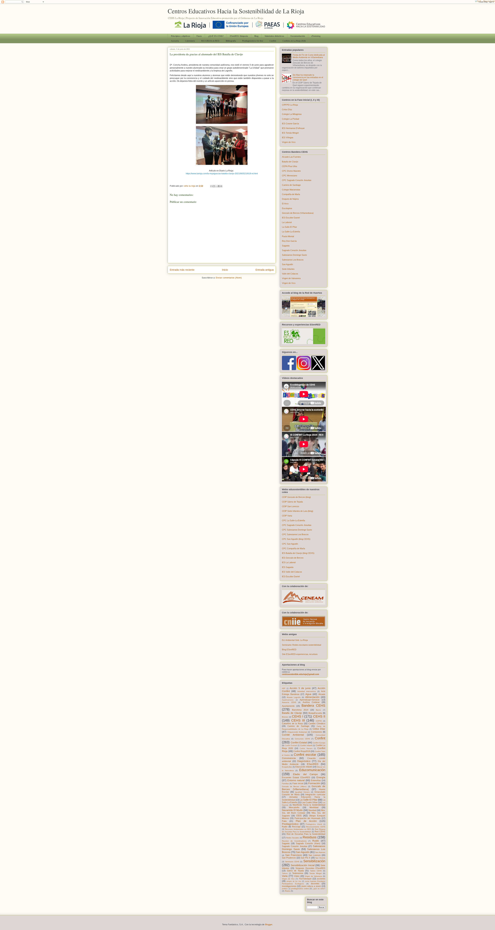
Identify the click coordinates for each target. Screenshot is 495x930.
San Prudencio (289, 858)
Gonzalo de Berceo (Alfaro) (294, 786)
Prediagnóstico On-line (252, 41)
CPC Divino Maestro (291, 171)
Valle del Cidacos (290, 274)
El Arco (285, 204)
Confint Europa (319, 743)
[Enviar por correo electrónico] (211, 186)
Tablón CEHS (316, 871)
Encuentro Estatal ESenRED (296, 777)
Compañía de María (291, 194)
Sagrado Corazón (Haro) (308, 843)
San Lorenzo (314, 855)
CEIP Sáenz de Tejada (292, 502)
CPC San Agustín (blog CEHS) (296, 539)
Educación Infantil (303, 767)
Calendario (190, 41)
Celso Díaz (287, 109)
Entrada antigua (264, 269)
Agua (308, 694)
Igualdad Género (302, 792)
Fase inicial (297, 783)
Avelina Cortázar (311, 702)
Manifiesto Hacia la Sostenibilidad (309, 805)
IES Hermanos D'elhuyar (293, 128)
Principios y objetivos (180, 36)
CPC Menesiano (289, 176)
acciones (321, 879)
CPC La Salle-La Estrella (293, 520)
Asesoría (175, 41)
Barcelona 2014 (300, 710)
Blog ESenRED (289, 649)
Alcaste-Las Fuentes (291, 157)
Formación (314, 783)
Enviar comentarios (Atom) (229, 277)
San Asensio (320, 852)
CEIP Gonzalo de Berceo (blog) (296, 497)
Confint (272, 41)
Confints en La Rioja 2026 (294, 41)
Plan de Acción (306, 821)
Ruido (315, 840)
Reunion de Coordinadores (294, 841)
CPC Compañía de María (293, 548)
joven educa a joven (311, 886)
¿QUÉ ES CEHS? (216, 36)
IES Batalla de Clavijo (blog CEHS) (298, 553)
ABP (283, 688)
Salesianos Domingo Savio (294, 255)
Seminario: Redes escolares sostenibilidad (301, 645)
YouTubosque (305, 879)
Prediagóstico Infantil (314, 824)
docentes (315, 883)
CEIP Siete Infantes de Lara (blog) (297, 511)
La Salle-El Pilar (289, 227)
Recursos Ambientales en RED (298, 829)
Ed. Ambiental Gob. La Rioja (295, 640)
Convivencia (289, 758)
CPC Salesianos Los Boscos (295, 534)
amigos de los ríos (293, 881)
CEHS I (297, 716)
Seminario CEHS (292, 862)
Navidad (312, 810)
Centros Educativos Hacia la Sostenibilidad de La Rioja (236, 11)
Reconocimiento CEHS (315, 827)
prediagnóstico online (300, 889)
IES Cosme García (290, 123)
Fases (199, 36)
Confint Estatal (299, 742)
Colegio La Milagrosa (292, 114)
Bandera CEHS (313, 705)
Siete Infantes (288, 269)
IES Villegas (287, 137)
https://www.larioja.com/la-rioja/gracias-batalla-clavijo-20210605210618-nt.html (222, 173)
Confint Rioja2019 (301, 751)
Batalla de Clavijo (290, 162)
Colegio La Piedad (290, 119)
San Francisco (293, 855)
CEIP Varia (287, 516)
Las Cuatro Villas (310, 802)
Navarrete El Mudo (292, 810)
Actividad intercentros (306, 691)
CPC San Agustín (290, 544)
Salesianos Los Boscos (292, 260)
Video (296, 876)
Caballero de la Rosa (292, 723)
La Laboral (287, 222)
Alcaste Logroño (294, 697)
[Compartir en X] (216, 186)
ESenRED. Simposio (239, 36)
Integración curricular (315, 794)
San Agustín (287, 264)
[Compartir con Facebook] (218, 186)
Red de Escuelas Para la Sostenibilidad (306, 834)
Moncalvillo (294, 807)
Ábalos (287, 891)
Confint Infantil (306, 745)
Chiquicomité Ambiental (297, 732)
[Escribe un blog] (214, 186)
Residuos (309, 837)
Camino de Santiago (291, 185)
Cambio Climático (316, 723)
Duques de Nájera (290, 199)
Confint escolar (305, 754)
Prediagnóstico (290, 824)
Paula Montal (288, 236)
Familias (285, 783)
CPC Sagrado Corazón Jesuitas (296, 180)
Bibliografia (231, 41)
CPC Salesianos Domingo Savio (297, 530)
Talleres (285, 873)
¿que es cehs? (319, 889)
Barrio (318, 710)
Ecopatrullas (287, 767)
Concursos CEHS (302, 739)
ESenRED (312, 764)
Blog (256, 36)
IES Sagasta (287, 567)
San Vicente (320, 858)
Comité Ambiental (293, 734)
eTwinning (315, 36)
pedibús (285, 889)
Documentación (297, 36)
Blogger (268, 924)
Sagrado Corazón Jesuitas (294, 250)
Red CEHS (320, 831)
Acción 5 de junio (300, 688)
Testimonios (297, 873)
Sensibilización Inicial (302, 865)
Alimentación (312, 697)
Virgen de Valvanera (291, 278)
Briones (285, 717)
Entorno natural (296, 780)
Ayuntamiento (288, 706)
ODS (299, 815)
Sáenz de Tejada (295, 871)
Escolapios (287, 208)
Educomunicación (312, 770)
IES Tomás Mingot (290, 133)
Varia (285, 876)
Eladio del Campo (305, 774)
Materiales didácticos (274, 36)
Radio (284, 827)
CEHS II (319, 716)
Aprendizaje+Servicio (309, 700)
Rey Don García (289, 241)
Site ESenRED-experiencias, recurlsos (299, 654)
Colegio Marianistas (291, 190)
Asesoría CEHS (289, 702)
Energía (320, 777)
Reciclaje (296, 827)
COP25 (319, 721)
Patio (284, 821)
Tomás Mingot (315, 873)
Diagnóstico (303, 761)
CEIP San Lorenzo (290, 506)
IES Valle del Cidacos (292, 572)
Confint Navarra (306, 748)
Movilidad (314, 807)
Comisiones (316, 732)
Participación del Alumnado (308, 818)
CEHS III (298, 720)
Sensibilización (314, 861)
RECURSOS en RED (210, 41)
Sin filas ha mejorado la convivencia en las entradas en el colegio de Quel (308, 77)
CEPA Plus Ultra (289, 166)
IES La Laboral (289, 562)
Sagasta (286, 246)
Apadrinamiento (288, 700)
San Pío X (305, 858)
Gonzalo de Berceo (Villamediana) (298, 213)
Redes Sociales (292, 838)
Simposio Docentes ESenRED (310, 868)
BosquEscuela (315, 713)
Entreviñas (316, 780)
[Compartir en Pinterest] (221, 186)
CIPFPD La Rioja (290, 105)
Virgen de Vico (288, 142)
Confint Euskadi (291, 745)
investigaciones (289, 886)
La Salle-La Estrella (291, 232)
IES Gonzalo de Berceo (292, 558)
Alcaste (321, 694)
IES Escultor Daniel (291, 218)
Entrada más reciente (182, 269)
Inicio (225, 269)
